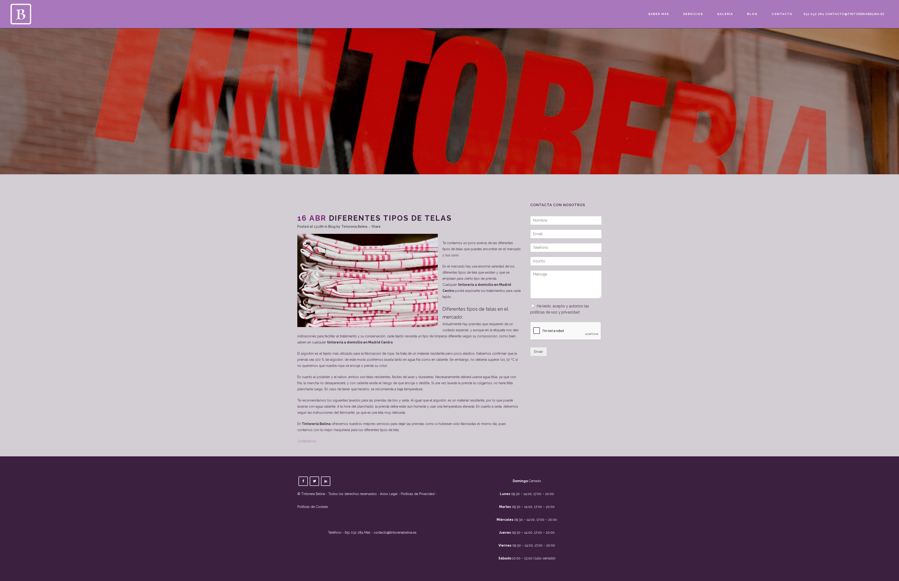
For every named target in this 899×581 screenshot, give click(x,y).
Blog (331, 226)
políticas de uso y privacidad (554, 312)
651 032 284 (813, 14)
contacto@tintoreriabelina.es (854, 14)
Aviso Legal (389, 494)
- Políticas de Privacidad (416, 494)
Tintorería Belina (354, 226)
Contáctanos (306, 441)
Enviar (538, 352)
